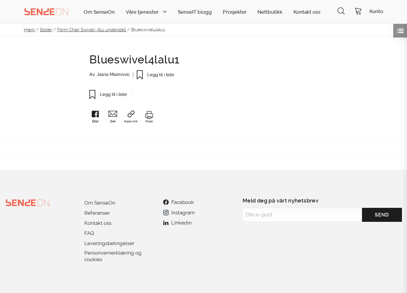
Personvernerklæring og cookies (113, 256)
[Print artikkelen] (149, 118)
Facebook (182, 202)
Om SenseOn (99, 12)
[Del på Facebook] (98, 118)
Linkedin (181, 223)
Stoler (46, 29)
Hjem (29, 29)
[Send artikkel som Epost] (115, 118)
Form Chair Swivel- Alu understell (91, 29)
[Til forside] (46, 11)
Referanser (97, 213)
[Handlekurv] (358, 11)
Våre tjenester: (142, 12)
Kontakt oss (306, 12)
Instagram (183, 213)
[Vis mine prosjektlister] (400, 31)
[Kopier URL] (133, 118)
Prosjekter (235, 12)
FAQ (89, 233)
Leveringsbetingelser (109, 243)
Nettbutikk (269, 12)
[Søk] (341, 11)
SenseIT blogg (195, 12)
